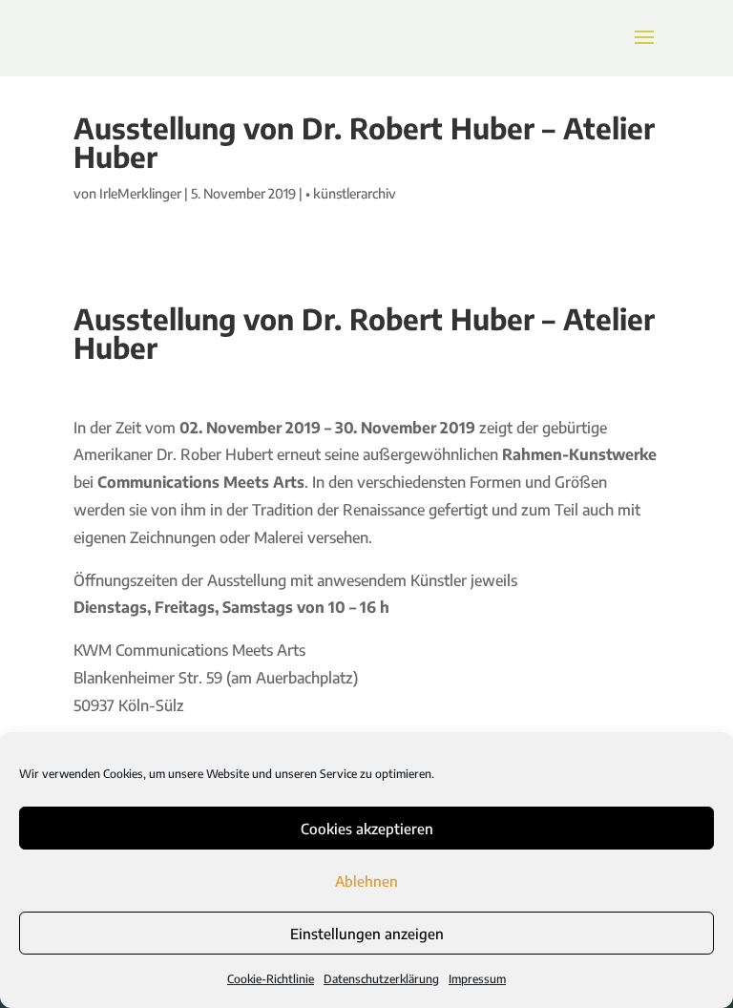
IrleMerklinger (140, 193)
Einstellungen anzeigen (367, 933)
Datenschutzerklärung (381, 979)
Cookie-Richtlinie (270, 979)
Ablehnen (366, 881)
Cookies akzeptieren (367, 828)
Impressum (477, 979)
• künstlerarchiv (350, 193)
